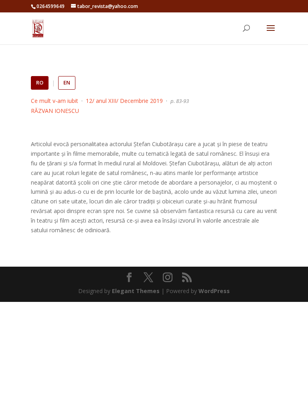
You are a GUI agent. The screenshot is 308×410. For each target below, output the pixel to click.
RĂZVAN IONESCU (55, 111)
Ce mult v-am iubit (54, 101)
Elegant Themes (136, 291)
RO (39, 82)
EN (66, 82)
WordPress (214, 291)
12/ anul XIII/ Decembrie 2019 (124, 101)
